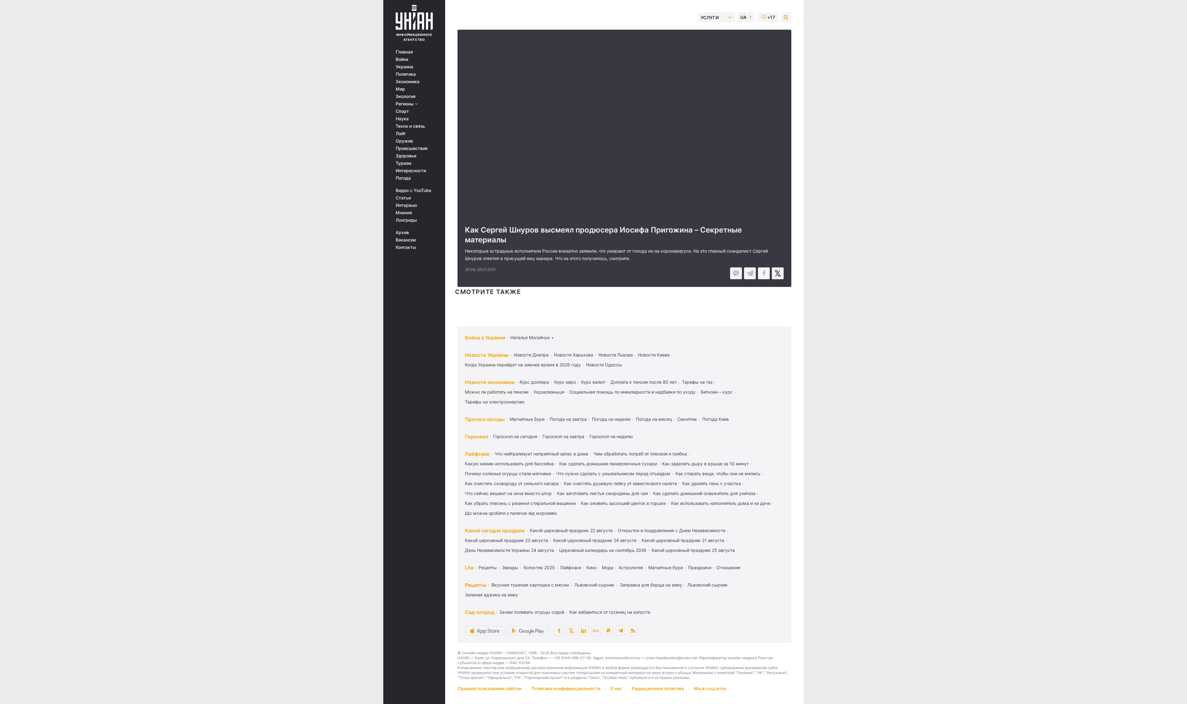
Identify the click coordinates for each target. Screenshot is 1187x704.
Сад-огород (479, 612)
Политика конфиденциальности (565, 688)
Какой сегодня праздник (495, 530)
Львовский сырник (594, 584)
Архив (402, 232)
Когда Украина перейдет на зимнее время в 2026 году (523, 364)
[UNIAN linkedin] (584, 631)
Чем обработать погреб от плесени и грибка (640, 453)
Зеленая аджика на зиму (491, 594)
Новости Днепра (531, 354)
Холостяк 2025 (539, 567)
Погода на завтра (568, 419)
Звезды (510, 567)
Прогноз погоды (485, 419)
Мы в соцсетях (710, 688)
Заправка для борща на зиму (651, 584)
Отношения (728, 567)
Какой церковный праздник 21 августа (683, 540)
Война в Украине (485, 338)
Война (402, 59)
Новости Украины (487, 355)
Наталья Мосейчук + (532, 337)
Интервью (406, 205)
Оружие (404, 141)
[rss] (633, 631)
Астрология (631, 567)
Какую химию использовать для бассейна (509, 463)
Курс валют (593, 382)
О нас (616, 688)
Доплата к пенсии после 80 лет (644, 382)
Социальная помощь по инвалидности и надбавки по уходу (632, 392)
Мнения (404, 212)
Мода (607, 567)
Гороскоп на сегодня (515, 436)
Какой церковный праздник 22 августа (571, 530)
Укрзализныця (549, 392)
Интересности (411, 170)
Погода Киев (715, 419)
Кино (591, 567)
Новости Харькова (573, 354)
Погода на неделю (611, 419)
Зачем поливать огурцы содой (531, 612)
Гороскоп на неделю (611, 436)
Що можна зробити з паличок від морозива (511, 513)
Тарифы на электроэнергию (494, 401)
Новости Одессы (604, 364)
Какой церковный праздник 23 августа (506, 540)
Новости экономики (490, 382)
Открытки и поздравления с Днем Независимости (671, 530)
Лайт (401, 133)
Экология (405, 96)
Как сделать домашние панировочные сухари (608, 463)
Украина (404, 66)
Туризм (403, 163)
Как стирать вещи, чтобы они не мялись (717, 473)
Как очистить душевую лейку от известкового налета (620, 483)
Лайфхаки (477, 454)
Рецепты (488, 567)
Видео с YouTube (413, 190)
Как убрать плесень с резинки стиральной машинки (520, 503)
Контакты (406, 247)
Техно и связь (410, 126)
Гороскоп (476, 436)
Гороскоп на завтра (563, 436)
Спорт (402, 111)
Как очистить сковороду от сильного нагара (512, 483)
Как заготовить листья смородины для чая (602, 493)
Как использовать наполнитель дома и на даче (720, 503)
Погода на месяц (654, 419)
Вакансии (406, 239)
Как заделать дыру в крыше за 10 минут (705, 463)
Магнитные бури (527, 419)
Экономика (407, 81)
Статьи (403, 197)
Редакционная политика (658, 688)
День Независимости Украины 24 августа (509, 550)
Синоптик (687, 419)
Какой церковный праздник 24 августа (594, 540)
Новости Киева (654, 354)
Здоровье (406, 155)
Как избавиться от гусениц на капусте (609, 612)
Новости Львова (615, 354)
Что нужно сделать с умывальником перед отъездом (613, 473)
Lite (469, 568)
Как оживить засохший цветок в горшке (623, 503)
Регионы (405, 103)
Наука (402, 118)
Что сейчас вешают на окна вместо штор (508, 493)
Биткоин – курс (717, 392)
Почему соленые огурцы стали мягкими (508, 473)
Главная (404, 51)
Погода (403, 178)
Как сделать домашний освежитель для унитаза (704, 493)
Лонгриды (406, 220)
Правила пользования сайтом (489, 688)
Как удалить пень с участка (711, 483)
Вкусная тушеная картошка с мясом (530, 584)
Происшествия (412, 148)
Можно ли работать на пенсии (496, 392)
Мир (400, 89)
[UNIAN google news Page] (596, 631)
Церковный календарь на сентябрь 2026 (602, 550)
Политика (406, 74)
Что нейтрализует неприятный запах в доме (541, 453)
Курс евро (565, 382)
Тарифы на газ (697, 382)
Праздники (699, 567)
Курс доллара (534, 382)
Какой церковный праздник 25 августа (693, 550)
